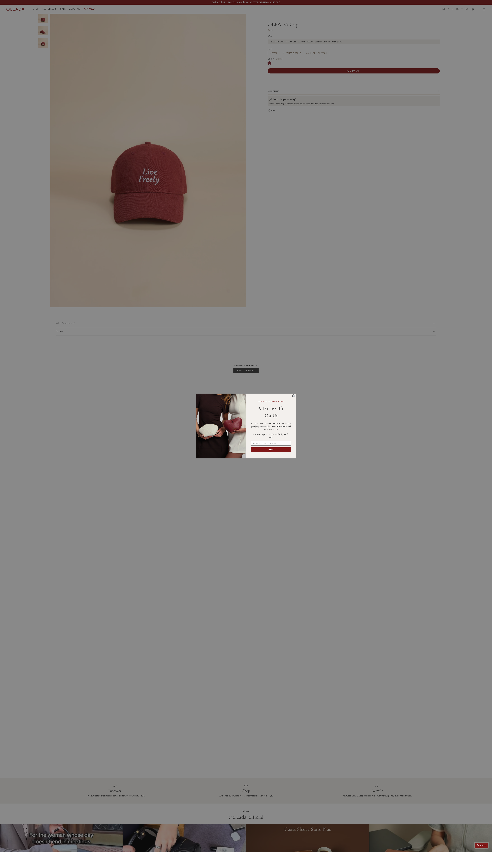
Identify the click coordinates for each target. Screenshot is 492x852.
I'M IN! (271, 450)
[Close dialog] (293, 396)
